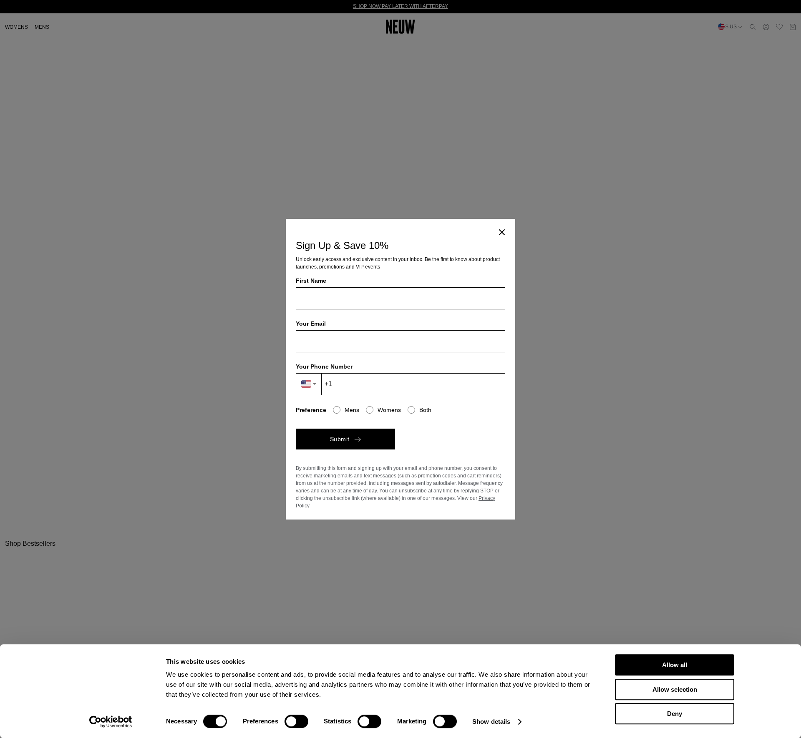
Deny (674, 713)
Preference (311, 410)
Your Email (311, 323)
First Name (311, 280)
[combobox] (309, 384)
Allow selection (674, 689)
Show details (491, 721)
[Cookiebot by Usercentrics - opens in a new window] (110, 721)
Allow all (674, 664)
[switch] (296, 721)
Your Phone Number (324, 366)
